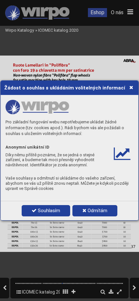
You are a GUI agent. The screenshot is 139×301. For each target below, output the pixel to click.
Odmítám (96, 210)
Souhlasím (48, 210)
